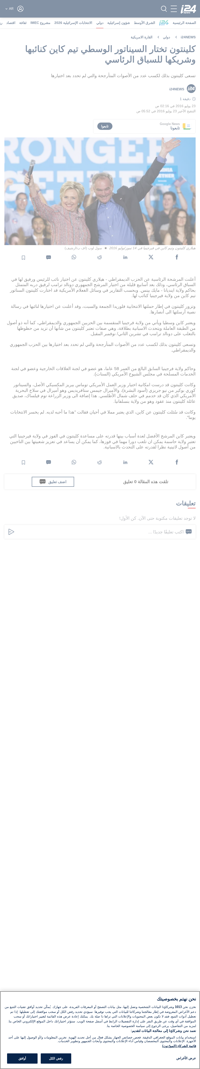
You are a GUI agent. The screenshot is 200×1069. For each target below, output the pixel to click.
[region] (100, 1030)
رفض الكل (56, 1058)
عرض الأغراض (186, 1058)
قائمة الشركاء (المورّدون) (179, 1046)
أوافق (22, 1058)
